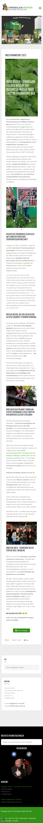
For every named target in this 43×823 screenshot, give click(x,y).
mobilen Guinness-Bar (13, 167)
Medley (14, 139)
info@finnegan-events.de (17, 706)
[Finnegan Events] (18, 7)
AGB (16, 818)
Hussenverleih (21, 450)
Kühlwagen (16, 455)
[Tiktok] (29, 754)
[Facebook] (14, 754)
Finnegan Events (24, 127)
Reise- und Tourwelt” (25, 265)
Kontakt (15, 821)
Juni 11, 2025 (17, 640)
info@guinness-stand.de (16, 703)
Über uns (11, 818)
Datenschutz (23, 818)
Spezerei (14, 159)
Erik (7, 640)
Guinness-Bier (25, 455)
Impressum (32, 818)
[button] (8, 207)
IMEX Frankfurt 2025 (15, 55)
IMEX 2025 (19, 129)
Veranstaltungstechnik (13, 453)
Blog (27, 640)
